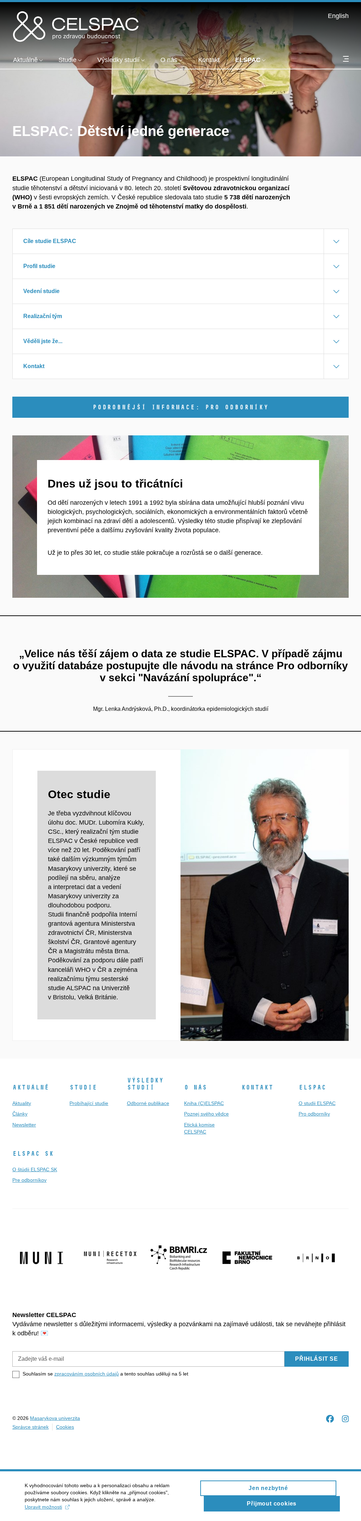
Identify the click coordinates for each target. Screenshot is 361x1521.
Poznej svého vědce (206, 1114)
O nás (195, 1087)
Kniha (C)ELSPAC (204, 1103)
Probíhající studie (88, 1103)
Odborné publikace (148, 1103)
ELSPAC (312, 1087)
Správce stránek (30, 1427)
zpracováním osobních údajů (86, 1374)
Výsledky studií (145, 1083)
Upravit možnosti (43, 1507)
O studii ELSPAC (317, 1103)
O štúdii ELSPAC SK (34, 1169)
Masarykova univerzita (55, 1418)
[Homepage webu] (75, 25)
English (338, 15)
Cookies (65, 1427)
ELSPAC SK (33, 1153)
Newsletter (24, 1125)
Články (19, 1114)
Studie (83, 1087)
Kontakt (257, 1087)
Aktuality (21, 1103)
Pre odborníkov (29, 1180)
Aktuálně (30, 1087)
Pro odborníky (314, 1114)
